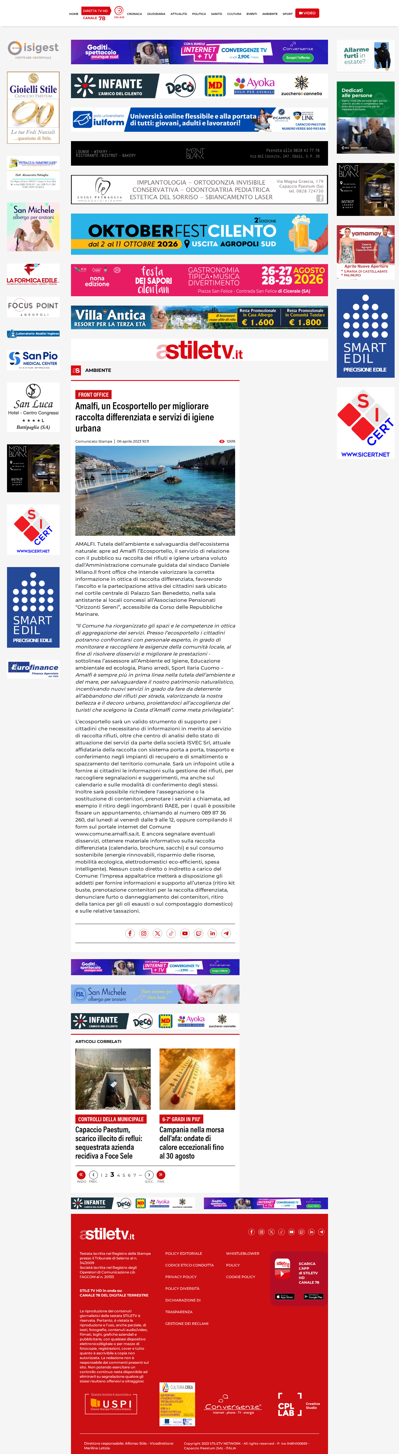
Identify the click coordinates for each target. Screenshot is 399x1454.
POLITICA (199, 13)
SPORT (288, 13)
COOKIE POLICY (240, 1277)
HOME (73, 13)
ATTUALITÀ (179, 13)
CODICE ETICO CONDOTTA (189, 1265)
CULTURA (234, 13)
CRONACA (134, 13)
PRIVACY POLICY (181, 1277)
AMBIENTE (269, 13)
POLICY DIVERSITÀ (182, 1288)
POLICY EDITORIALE (183, 1253)
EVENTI (252, 13)
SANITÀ (216, 13)
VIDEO (309, 13)
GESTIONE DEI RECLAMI (187, 1323)
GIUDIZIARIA (156, 13)
